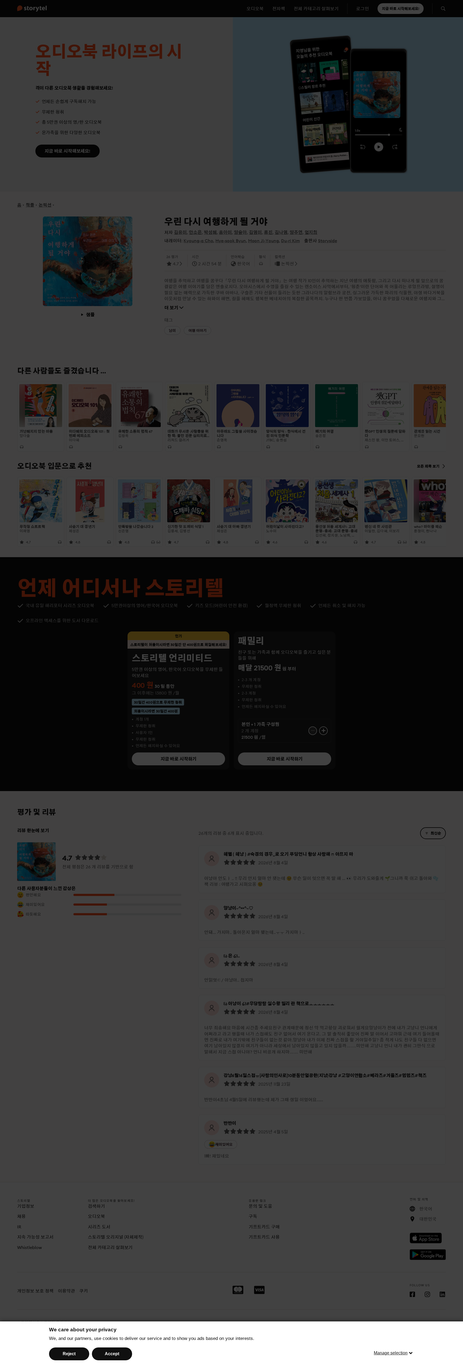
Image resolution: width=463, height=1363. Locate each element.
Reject (69, 1353)
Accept (112, 1353)
